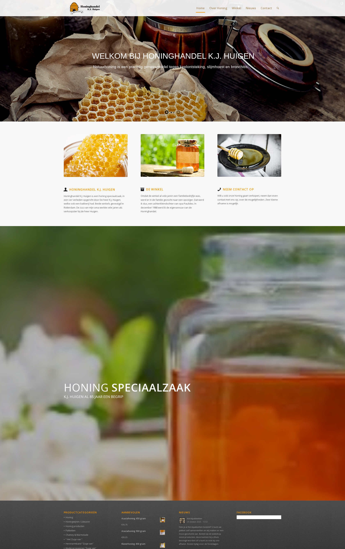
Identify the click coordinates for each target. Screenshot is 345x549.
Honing (69, 517)
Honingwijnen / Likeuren (78, 521)
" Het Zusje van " (74, 539)
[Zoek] (277, 8)
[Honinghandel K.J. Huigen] (83, 8)
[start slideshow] (166, 112)
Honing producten (75, 526)
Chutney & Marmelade (77, 534)
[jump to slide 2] (173, 112)
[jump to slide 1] (171, 112)
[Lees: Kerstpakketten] (182, 520)
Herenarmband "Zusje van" (79, 543)
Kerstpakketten (194, 518)
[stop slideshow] (178, 112)
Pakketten (70, 530)
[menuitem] (200, 8)
